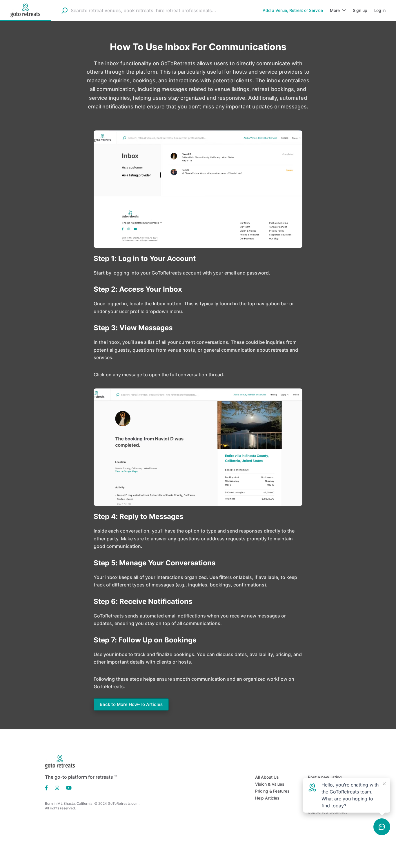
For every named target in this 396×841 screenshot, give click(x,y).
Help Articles (267, 797)
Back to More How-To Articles (131, 704)
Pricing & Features (272, 791)
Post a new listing (325, 777)
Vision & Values (269, 784)
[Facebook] (48, 787)
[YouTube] (67, 787)
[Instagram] (57, 787)
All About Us (267, 777)
